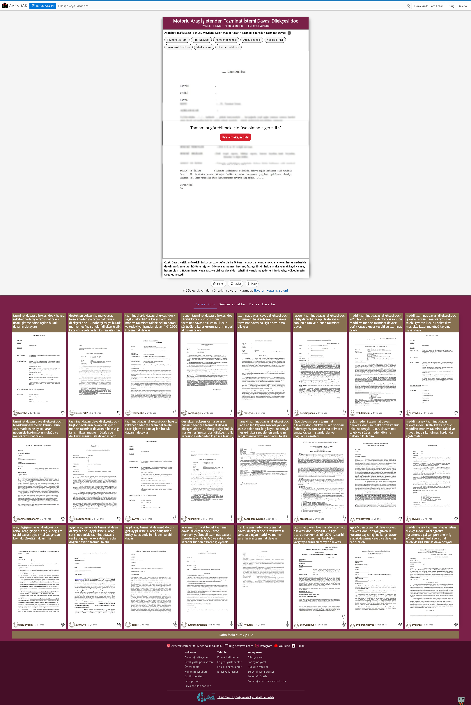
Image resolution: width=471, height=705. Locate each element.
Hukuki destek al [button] (258, 667)
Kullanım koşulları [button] (196, 671)
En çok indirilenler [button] (228, 657)
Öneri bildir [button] (192, 667)
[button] (408, 6)
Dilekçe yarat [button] (255, 657)
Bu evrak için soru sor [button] (261, 671)
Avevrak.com (179, 646)
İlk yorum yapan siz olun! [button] (271, 290)
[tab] (205, 304)
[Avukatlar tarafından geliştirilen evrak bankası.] (14, 5)
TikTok (300, 646)
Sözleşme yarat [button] (257, 662)
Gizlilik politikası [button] (195, 676)
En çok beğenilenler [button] (229, 667)
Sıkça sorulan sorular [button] (198, 686)
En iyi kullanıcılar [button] (227, 671)
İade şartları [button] (192, 681)
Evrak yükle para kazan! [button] (199, 662)
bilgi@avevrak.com (241, 646)
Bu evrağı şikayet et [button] (197, 657)
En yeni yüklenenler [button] (229, 662)
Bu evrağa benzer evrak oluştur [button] (267, 681)
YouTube (284, 646)
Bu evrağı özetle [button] (257, 676)
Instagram (266, 646)
